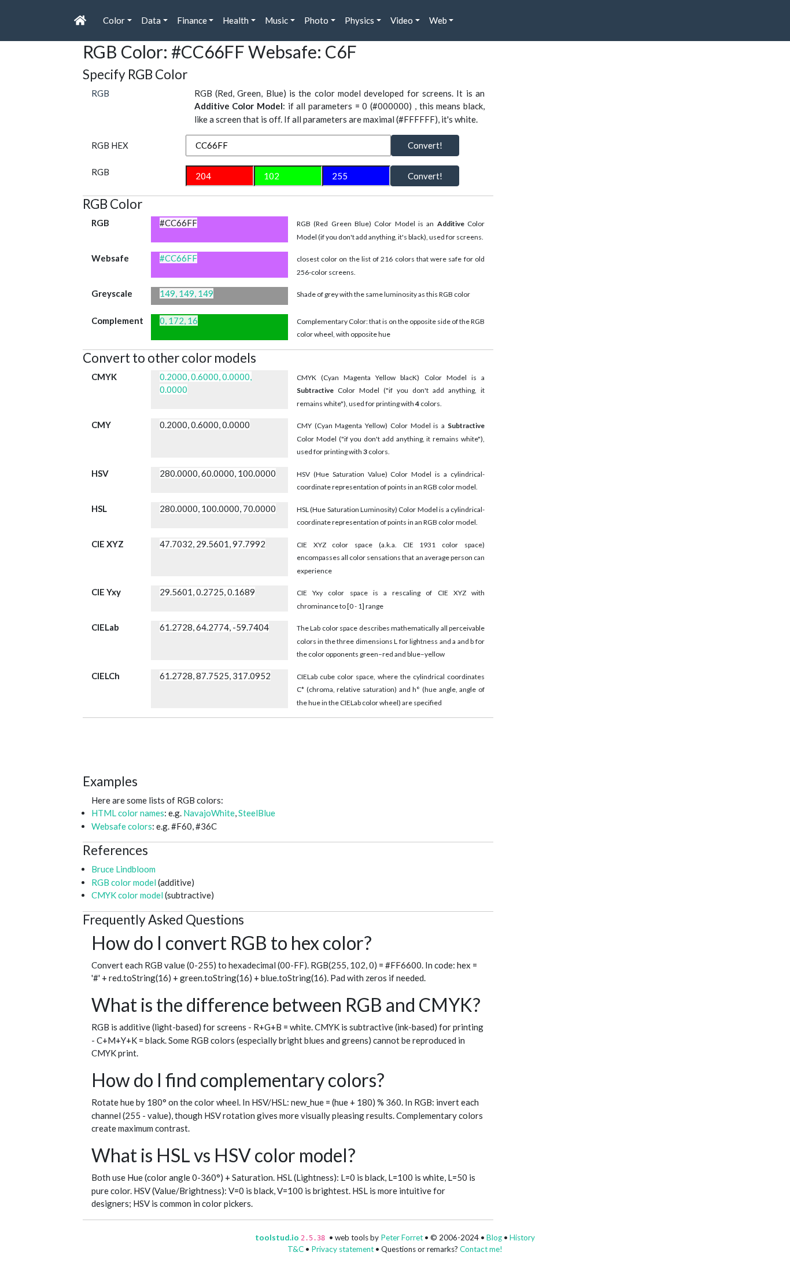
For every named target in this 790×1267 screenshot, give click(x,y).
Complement (117, 320)
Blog (494, 1237)
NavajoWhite (209, 813)
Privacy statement (342, 1249)
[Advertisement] (293, 744)
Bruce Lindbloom (123, 869)
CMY (101, 424)
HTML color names (127, 813)
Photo (316, 20)
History (522, 1237)
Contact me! (481, 1249)
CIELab (105, 627)
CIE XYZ (107, 544)
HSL (99, 508)
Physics (359, 20)
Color (114, 20)
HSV (100, 473)
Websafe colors (121, 826)
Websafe (110, 258)
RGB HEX (109, 145)
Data (151, 20)
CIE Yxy (106, 592)
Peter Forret (402, 1237)
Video (401, 20)
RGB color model (123, 882)
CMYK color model (127, 895)
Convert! (425, 145)
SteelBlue (256, 813)
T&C (295, 1249)
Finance (192, 20)
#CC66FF (178, 258)
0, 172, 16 (179, 320)
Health (236, 20)
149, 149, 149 (186, 293)
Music (276, 20)
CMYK (104, 376)
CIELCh (105, 676)
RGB (100, 93)
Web (438, 20)
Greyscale (111, 293)
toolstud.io (277, 1237)
